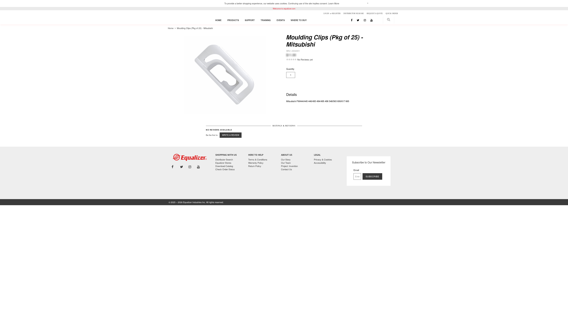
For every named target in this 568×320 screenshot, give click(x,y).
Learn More (333, 3)
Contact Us (286, 169)
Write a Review (230, 134)
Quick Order (392, 13)
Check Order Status (225, 169)
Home (218, 20)
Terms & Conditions (257, 159)
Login (326, 13)
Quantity (290, 68)
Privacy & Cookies (323, 159)
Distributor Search (224, 159)
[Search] (388, 20)
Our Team (286, 162)
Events (281, 20)
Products (233, 20)
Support (250, 20)
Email (356, 170)
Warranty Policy (255, 162)
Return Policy (254, 166)
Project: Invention (289, 166)
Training (266, 20)
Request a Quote (375, 13)
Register (336, 13)
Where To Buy (299, 20)
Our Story (286, 159)
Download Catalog (224, 166)
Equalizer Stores (223, 162)
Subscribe (372, 176)
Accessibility (320, 162)
